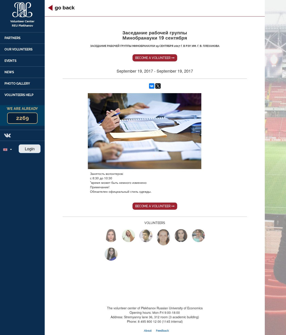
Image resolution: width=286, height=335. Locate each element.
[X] (158, 86)
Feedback (162, 330)
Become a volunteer (153, 58)
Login (30, 148)
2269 (22, 118)
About (148, 330)
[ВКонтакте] (151, 86)
